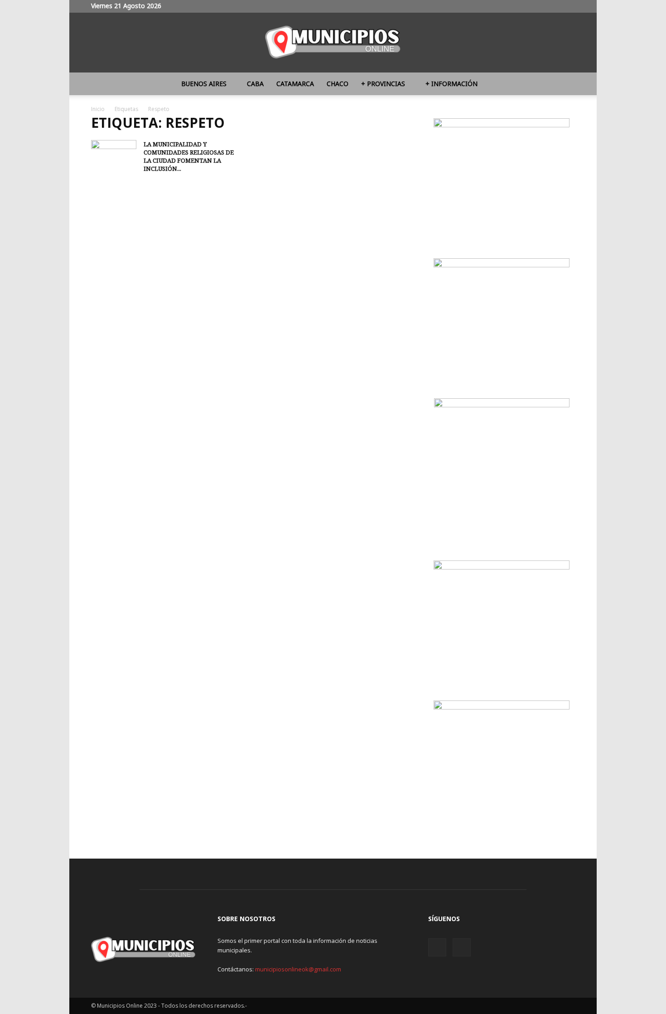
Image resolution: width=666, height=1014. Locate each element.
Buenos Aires (204, 83)
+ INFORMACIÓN (451, 83)
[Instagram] (553, 6)
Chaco (337, 83)
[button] (564, 84)
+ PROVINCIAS (383, 83)
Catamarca (295, 83)
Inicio (98, 109)
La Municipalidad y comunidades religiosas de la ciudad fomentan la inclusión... (189, 156)
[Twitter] (568, 6)
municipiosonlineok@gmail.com (298, 969)
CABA (255, 83)
